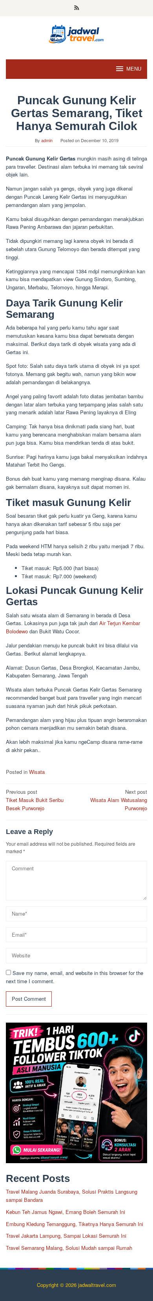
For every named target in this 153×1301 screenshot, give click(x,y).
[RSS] (77, 8)
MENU (133, 69)
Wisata (37, 771)
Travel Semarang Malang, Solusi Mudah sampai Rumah (69, 1247)
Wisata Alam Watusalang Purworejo (118, 800)
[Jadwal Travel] (76, 33)
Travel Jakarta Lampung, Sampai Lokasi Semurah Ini (66, 1235)
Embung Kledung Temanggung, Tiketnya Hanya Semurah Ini (74, 1224)
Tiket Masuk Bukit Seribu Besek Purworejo (35, 800)
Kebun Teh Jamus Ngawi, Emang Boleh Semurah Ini (65, 1211)
